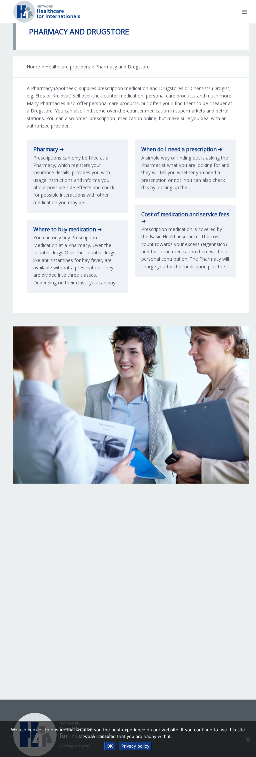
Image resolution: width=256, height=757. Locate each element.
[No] (247, 739)
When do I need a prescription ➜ (181, 149)
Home (33, 66)
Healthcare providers (67, 66)
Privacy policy (135, 746)
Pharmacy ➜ (48, 149)
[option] (131, 405)
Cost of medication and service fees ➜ (185, 217)
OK (110, 746)
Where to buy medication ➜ (67, 229)
